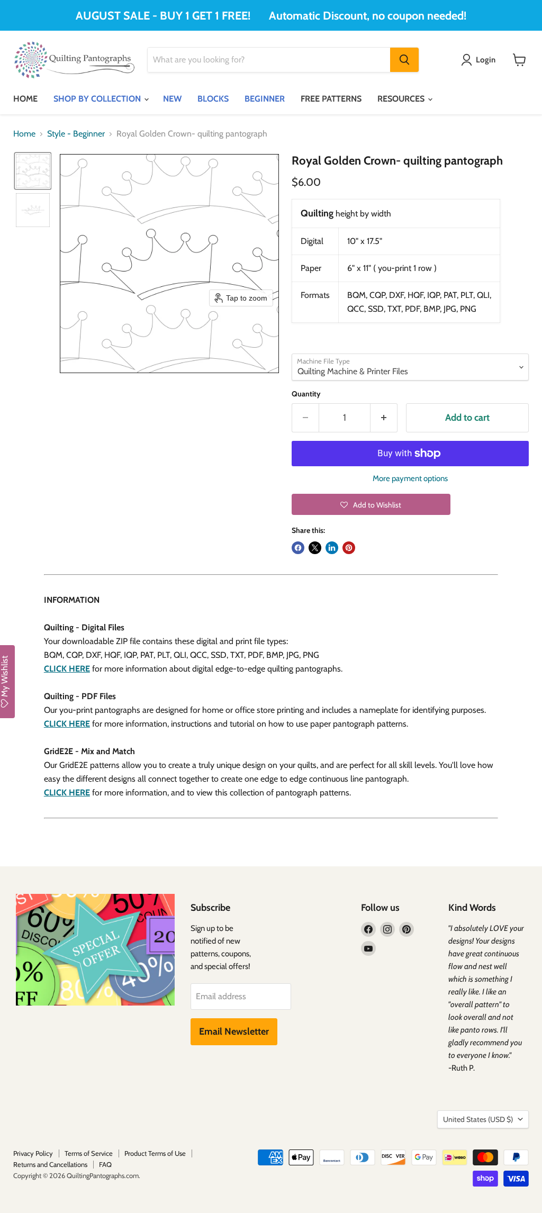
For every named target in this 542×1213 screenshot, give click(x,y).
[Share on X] (315, 547)
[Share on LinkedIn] (332, 547)
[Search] (404, 60)
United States (478, 1119)
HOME (25, 99)
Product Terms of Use (155, 1153)
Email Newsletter (234, 1031)
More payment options (410, 478)
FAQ (105, 1164)
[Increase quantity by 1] (384, 417)
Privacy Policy (33, 1153)
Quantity (306, 394)
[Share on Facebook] (298, 547)
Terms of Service (89, 1153)
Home (24, 134)
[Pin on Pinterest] (348, 547)
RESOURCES (402, 99)
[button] (33, 171)
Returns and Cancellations (50, 1164)
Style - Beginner (76, 134)
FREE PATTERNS (331, 99)
